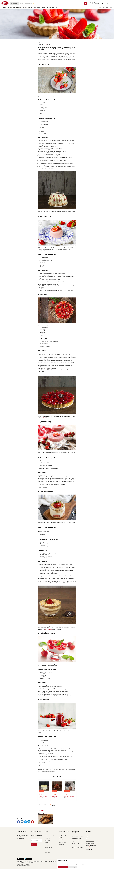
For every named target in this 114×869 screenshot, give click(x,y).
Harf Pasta (61, 839)
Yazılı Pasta (61, 837)
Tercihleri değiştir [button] (72, 867)
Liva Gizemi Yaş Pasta (69, 796)
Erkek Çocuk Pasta (62, 842)
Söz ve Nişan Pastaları (63, 835)
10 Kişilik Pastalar (62, 846)
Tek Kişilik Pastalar (48, 847)
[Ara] (85, 3)
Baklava (43, 7)
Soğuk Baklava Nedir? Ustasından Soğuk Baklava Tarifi (77, 840)
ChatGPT (41, 44)
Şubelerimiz (88, 834)
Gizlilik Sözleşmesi (44, 861)
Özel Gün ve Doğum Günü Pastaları (14, 7)
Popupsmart (23, 865)
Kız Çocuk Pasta (62, 840)
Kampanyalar (34, 862)
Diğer (57, 7)
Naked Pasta (61, 844)
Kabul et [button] (60, 867)
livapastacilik (41, 797)
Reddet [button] (65, 867)
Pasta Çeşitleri (47, 852)
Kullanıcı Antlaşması (52, 861)
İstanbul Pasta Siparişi (90, 841)
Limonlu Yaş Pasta (43, 796)
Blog (100, 7)
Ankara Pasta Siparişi (90, 843)
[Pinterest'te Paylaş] (32, 821)
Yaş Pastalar (47, 834)
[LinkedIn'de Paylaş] (28, 821)
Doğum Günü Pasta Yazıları (77, 836)
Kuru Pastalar (47, 845)
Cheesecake (47, 850)
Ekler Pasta (47, 849)
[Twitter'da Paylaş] (25, 821)
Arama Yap (22, 861)
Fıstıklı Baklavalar (48, 844)
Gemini (48, 44)
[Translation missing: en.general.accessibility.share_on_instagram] (22, 821)
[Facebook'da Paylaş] (18, 821)
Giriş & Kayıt (106, 3)
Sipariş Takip (105, 7)
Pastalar (3, 7)
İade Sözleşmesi (37, 861)
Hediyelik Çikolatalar (27, 7)
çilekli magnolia (48, 629)
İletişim (111, 7)
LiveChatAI (28, 865)
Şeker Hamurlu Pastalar (63, 834)
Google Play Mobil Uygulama (22, 862)
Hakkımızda (31, 861)
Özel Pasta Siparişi (50, 7)
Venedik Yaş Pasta (55, 796)
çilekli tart (43, 417)
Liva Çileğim (52, 213)
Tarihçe (26, 861)
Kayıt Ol (34, 844)
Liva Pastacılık (54, 797)
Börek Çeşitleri (37, 7)
